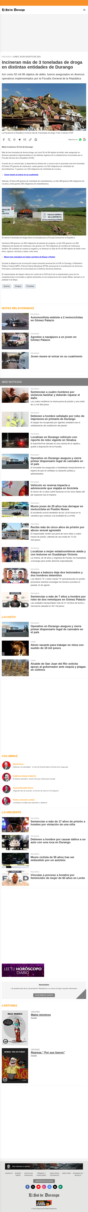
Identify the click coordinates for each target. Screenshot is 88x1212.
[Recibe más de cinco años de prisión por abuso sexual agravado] (15, 533)
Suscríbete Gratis (44, 995)
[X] (9, 139)
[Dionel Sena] (6, 765)
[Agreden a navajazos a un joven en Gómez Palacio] (15, 341)
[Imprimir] (36, 139)
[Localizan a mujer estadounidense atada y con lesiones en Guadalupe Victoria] (15, 556)
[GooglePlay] (60, 1187)
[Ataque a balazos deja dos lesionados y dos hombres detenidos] (15, 578)
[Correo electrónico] (25, 139)
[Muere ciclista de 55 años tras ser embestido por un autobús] (15, 860)
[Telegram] (19, 139)
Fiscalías (30, 286)
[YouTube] (38, 1187)
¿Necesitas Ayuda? (44, 1181)
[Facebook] (4, 139)
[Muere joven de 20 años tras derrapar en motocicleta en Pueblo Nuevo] (15, 511)
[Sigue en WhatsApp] (80, 139)
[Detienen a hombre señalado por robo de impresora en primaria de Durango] (15, 421)
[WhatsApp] (14, 139)
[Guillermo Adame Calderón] (6, 777)
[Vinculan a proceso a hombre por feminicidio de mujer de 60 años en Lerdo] (15, 878)
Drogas (18, 286)
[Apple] (55, 1187)
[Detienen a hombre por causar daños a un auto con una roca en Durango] (15, 842)
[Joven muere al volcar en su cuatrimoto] (15, 360)
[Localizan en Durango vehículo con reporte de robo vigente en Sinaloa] (15, 442)
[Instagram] (44, 1187)
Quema (7, 286)
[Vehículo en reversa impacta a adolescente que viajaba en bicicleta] (15, 490)
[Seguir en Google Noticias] (84, 139)
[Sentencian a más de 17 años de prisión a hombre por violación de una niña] (15, 824)
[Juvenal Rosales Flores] (6, 789)
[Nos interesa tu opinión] (44, 1166)
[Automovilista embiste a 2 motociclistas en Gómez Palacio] (15, 321)
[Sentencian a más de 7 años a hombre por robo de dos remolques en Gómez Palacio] (15, 601)
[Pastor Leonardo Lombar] (6, 801)
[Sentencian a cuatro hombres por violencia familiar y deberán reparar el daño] (15, 398)
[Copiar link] (30, 139)
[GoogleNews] (49, 1187)
